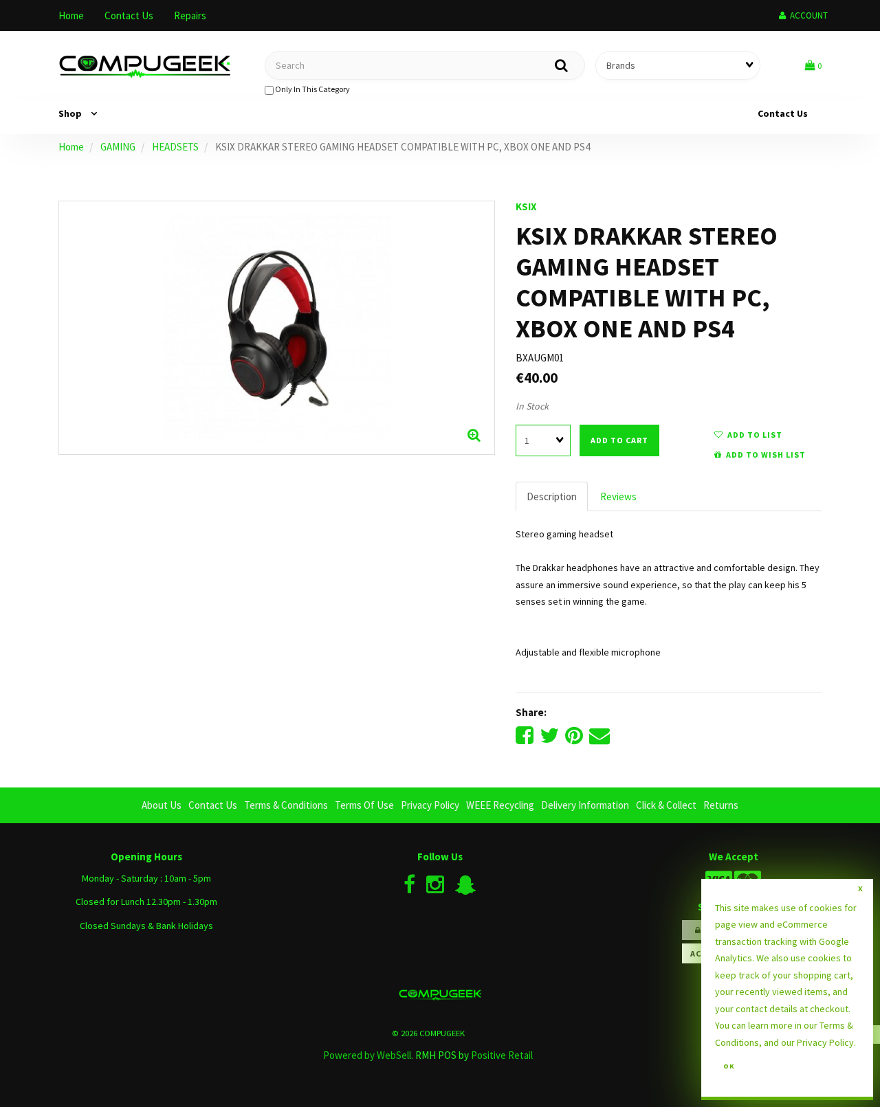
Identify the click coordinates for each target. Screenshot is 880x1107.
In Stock (532, 406)
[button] (813, 64)
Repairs (190, 15)
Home (71, 15)
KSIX (526, 206)
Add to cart (619, 440)
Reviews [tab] (618, 496)
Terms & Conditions (286, 805)
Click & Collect (666, 805)
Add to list (752, 434)
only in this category (312, 89)
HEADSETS (175, 146)
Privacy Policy (430, 805)
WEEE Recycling (500, 805)
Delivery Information (585, 805)
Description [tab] (552, 496)
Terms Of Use (364, 805)
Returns (720, 805)
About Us (162, 805)
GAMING (117, 146)
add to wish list (764, 454)
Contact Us (128, 15)
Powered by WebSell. (368, 1055)
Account (807, 15)
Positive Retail (502, 1055)
